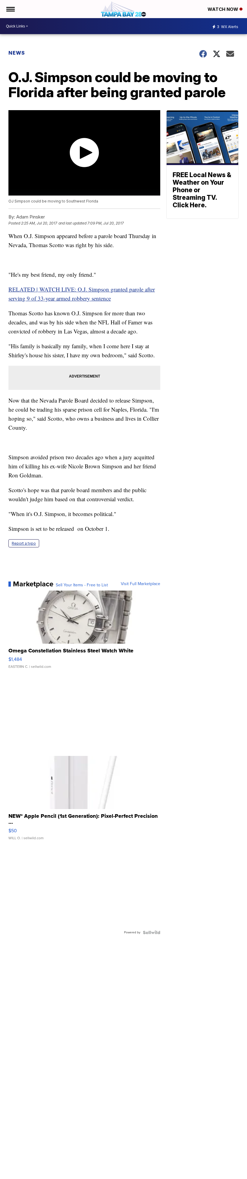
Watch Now (223, 9)
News (16, 53)
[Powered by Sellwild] (151, 932)
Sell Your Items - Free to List (82, 585)
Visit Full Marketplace (140, 584)
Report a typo (24, 543)
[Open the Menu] (10, 9)
